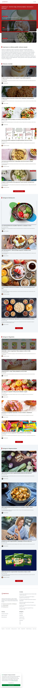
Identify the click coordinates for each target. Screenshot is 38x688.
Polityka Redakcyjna (29, 628)
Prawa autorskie (8, 628)
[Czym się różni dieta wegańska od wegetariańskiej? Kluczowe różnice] (19, 133)
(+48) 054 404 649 (5, 605)
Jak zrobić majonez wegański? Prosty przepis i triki (9, 17)
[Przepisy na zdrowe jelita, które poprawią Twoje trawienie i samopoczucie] (19, 175)
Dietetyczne (21, 613)
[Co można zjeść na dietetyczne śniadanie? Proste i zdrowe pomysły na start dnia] (19, 273)
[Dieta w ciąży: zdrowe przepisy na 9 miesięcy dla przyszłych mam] (19, 112)
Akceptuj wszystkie (11, 685)
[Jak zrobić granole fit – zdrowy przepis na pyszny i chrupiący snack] (19, 242)
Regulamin (3, 628)
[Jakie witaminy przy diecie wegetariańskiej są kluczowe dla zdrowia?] (19, 461)
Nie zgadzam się (11, 682)
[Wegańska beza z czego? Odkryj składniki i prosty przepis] (19, 364)
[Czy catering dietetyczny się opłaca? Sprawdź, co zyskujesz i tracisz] (19, 212)
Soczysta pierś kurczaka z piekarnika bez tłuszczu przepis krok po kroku (13, 28)
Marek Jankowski (6, 478)
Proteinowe (21, 620)
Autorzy (3, 611)
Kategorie (21, 611)
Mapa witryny (34, 628)
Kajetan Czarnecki (6, 255)
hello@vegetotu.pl (5, 606)
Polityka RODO (23, 628)
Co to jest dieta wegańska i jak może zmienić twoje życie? (14, 39)
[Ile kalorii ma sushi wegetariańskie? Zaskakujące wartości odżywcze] (19, 528)
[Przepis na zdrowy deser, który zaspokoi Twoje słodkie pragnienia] (19, 71)
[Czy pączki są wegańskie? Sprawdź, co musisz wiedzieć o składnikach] (19, 405)
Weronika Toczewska (6, 577)
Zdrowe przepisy (21, 618)
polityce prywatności (14, 680)
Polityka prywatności (14, 628)
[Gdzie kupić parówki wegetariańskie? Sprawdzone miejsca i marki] (19, 560)
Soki (20, 622)
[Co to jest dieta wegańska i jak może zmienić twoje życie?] (19, 37)
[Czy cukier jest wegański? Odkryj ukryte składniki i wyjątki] (19, 385)
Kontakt (19, 628)
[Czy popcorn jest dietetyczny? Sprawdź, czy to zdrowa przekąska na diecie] (19, 308)
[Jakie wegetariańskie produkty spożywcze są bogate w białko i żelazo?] (19, 494)
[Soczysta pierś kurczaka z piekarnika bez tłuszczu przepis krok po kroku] (19, 26)
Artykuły (21, 591)
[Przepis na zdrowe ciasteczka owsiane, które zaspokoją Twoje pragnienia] (19, 91)
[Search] (35, 1)
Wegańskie (21, 615)
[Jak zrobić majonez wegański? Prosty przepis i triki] (19, 15)
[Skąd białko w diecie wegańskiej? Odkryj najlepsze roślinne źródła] (19, 344)
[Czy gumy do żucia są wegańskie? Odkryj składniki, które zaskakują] (19, 426)
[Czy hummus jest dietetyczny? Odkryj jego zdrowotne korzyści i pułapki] (19, 154)
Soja (20, 623)
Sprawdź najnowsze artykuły (19, 191)
